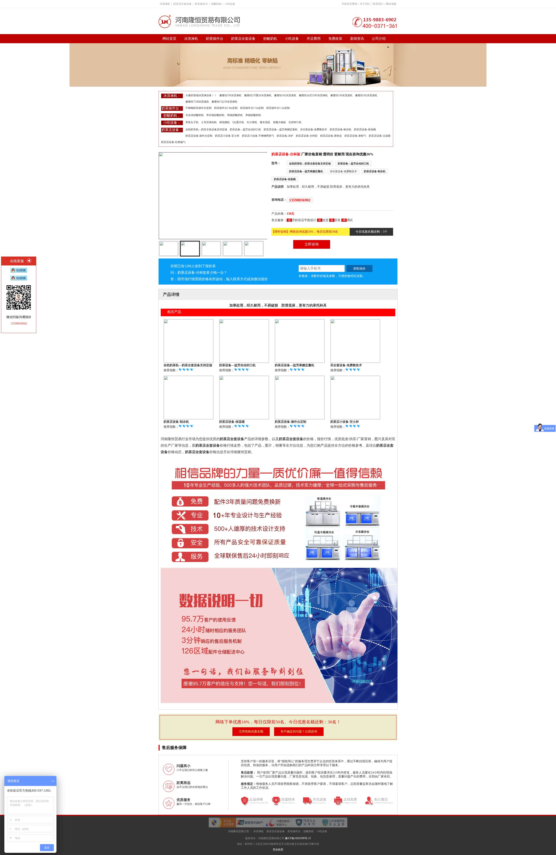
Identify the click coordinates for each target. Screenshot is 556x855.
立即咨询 (312, 244)
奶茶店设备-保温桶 (365, 129)
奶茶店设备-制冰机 (340, 129)
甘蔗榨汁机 (294, 122)
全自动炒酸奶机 (194, 115)
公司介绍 (379, 38)
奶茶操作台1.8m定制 (226, 107)
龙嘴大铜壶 (279, 122)
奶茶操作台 (201, 3)
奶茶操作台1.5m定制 (252, 107)
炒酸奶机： (172, 115)
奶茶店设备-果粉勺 (355, 135)
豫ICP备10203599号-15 (298, 838)
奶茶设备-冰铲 (285, 135)
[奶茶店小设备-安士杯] (355, 418)
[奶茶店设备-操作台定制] (300, 418)
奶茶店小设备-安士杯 (227, 135)
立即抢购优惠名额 (251, 731)
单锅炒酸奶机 (253, 115)
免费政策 (335, 38)
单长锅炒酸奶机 (215, 115)
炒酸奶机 (216, 3)
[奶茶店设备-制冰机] (188, 418)
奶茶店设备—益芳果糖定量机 (281, 129)
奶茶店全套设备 (182, 3)
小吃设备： (172, 122)
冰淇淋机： (172, 96)
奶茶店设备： (172, 130)
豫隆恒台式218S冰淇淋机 (313, 95)
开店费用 (314, 38)
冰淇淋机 (165, 3)
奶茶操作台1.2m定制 (278, 107)
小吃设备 (230, 3)
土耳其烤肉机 (209, 122)
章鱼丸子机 (192, 122)
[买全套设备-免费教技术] (355, 361)
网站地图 (391, 3)
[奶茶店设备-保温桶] (244, 418)
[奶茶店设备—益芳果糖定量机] (300, 361)
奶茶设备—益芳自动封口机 (245, 129)
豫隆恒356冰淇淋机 (230, 95)
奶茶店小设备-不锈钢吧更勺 (258, 135)
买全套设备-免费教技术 (313, 129)
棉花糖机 (224, 122)
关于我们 (365, 3)
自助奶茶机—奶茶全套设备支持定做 (206, 129)
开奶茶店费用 (349, 3)
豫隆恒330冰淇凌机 (341, 95)
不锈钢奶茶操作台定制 (198, 107)
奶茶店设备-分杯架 (307, 135)
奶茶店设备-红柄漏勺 (173, 142)
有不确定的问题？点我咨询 (299, 731)
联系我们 (378, 3)
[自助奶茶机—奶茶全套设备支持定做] (188, 361)
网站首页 (169, 38)
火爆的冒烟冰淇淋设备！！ (201, 95)
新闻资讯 (357, 38)
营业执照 (278, 849)
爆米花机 (265, 122)
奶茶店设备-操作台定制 (198, 135)
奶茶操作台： (172, 108)
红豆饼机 (252, 122)
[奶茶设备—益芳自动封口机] (244, 361)
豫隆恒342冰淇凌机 (285, 95)
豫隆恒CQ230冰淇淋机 (224, 101)
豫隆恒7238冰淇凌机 (197, 101)
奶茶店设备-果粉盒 (331, 135)
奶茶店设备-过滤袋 (380, 135)
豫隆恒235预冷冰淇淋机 (257, 95)
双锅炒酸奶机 (235, 115)
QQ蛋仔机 (238, 122)
